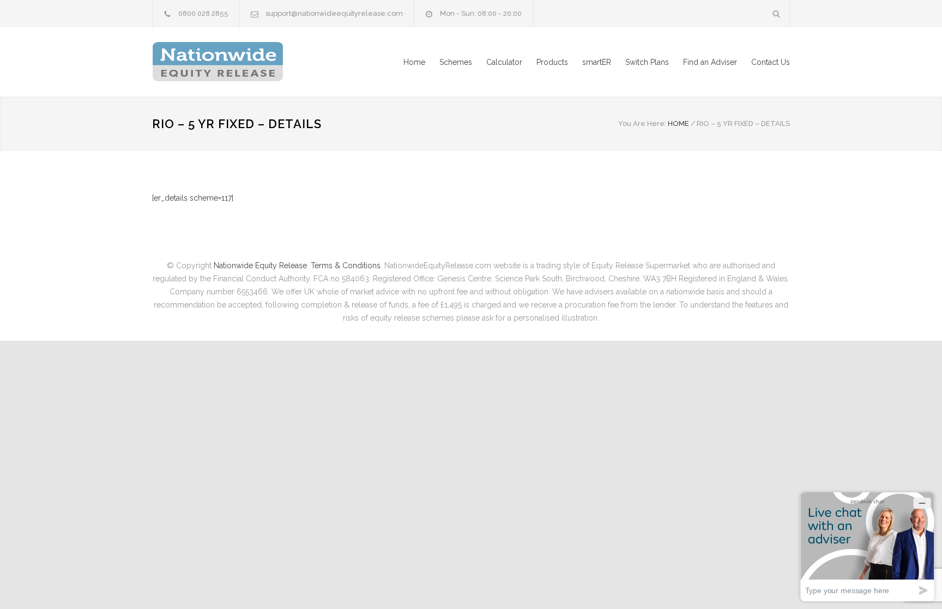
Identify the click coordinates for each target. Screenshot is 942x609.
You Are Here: (642, 123)
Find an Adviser (710, 62)
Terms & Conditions (346, 265)
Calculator (504, 62)
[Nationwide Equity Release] (253, 61)
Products (552, 62)
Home (414, 62)
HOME (678, 123)
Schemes (455, 62)
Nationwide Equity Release (260, 265)
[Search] (776, 13)
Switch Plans (647, 62)
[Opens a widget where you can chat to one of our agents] (867, 546)
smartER (596, 62)
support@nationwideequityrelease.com (334, 13)
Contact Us (770, 62)
